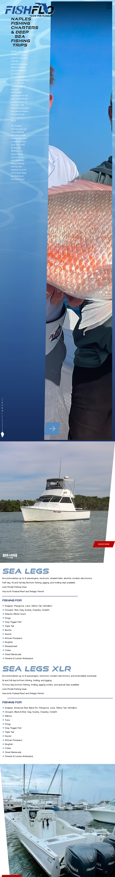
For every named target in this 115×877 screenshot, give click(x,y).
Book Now (103, 544)
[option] (78, 220)
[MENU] (109, 4)
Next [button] (52, 428)
